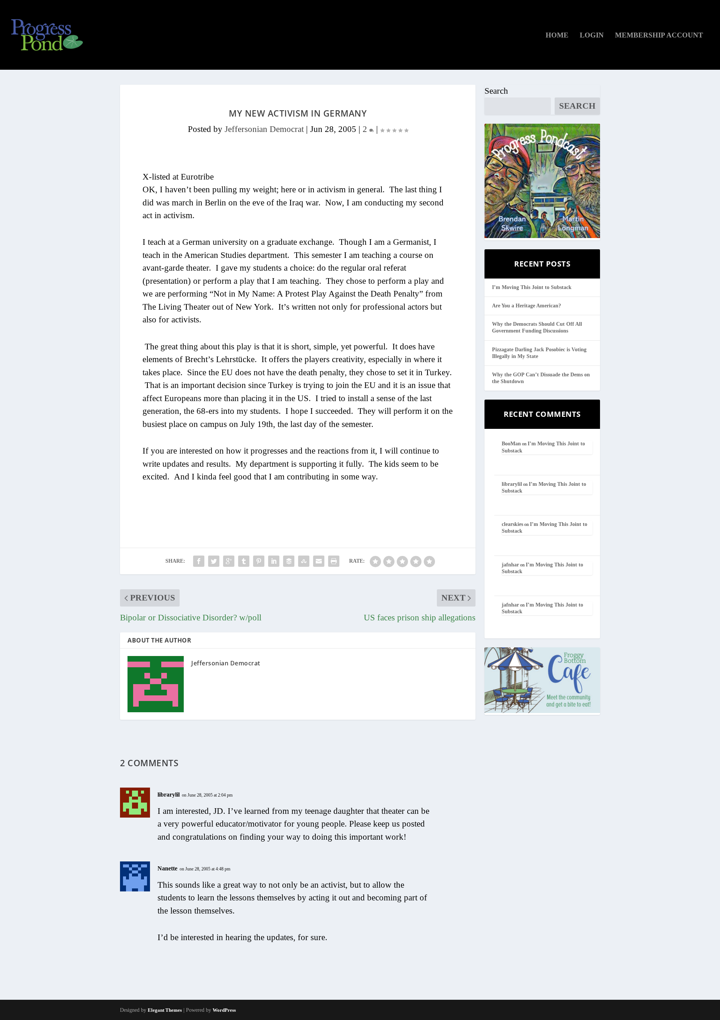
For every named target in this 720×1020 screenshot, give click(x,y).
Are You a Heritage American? (526, 306)
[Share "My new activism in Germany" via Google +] (228, 561)
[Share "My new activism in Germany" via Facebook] (198, 561)
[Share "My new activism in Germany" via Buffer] (288, 561)
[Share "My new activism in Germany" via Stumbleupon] (303, 561)
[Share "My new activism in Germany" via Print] (333, 561)
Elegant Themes (165, 1010)
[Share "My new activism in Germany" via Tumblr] (243, 561)
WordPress (224, 1010)
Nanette (167, 868)
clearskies (512, 524)
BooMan (511, 443)
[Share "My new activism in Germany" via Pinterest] (258, 561)
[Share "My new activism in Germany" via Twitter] (213, 561)
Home (557, 35)
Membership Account (659, 35)
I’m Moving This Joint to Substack (532, 287)
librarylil (169, 794)
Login (592, 35)
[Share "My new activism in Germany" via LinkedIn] (273, 561)
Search (496, 91)
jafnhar (510, 565)
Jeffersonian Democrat (264, 129)
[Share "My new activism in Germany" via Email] (318, 561)
